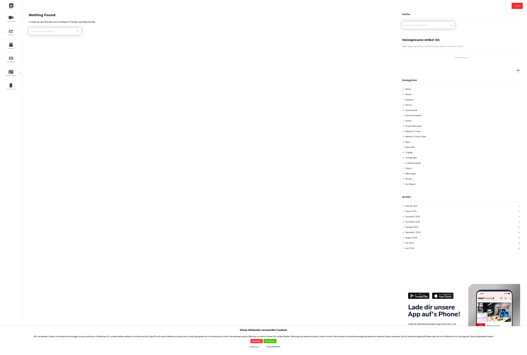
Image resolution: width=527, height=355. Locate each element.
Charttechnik (411, 110)
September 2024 (412, 232)
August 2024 (411, 237)
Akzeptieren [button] (270, 341)
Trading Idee (411, 157)
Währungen (410, 173)
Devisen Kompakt (413, 115)
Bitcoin (408, 105)
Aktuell (408, 94)
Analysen (409, 99)
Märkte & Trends (413, 131)
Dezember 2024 (412, 216)
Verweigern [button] (256, 341)
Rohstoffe (410, 147)
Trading (408, 152)
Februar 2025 (411, 206)
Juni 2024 (409, 248)
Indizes (408, 120)
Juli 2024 (409, 243)
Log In (517, 6)
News (407, 142)
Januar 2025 (411, 211)
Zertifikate (410, 184)
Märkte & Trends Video (415, 136)
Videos (408, 168)
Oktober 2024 (411, 227)
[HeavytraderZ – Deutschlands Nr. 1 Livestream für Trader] (11, 6)
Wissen (408, 179)
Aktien (408, 89)
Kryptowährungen (413, 126)
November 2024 (412, 221)
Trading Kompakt (413, 163)
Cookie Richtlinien (273, 347)
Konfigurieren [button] (254, 347)
